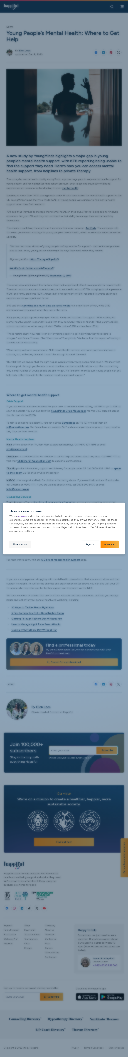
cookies (22, 515)
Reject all (90, 544)
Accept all (109, 544)
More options (20, 544)
